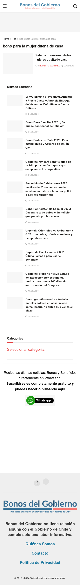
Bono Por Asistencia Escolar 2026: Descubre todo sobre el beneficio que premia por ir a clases (48, 212)
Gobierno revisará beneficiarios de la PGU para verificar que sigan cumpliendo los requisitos (48, 165)
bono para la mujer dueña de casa (37, 38)
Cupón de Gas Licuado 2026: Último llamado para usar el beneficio (44, 255)
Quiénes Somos (40, 543)
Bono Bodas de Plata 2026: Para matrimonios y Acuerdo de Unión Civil (47, 144)
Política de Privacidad (40, 562)
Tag (14, 38)
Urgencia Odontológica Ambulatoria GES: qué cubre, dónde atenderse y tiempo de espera (49, 234)
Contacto (40, 553)
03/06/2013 (68, 65)
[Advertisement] (40, 21)
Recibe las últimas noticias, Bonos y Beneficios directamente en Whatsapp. (40, 380)
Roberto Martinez (49, 65)
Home (6, 38)
